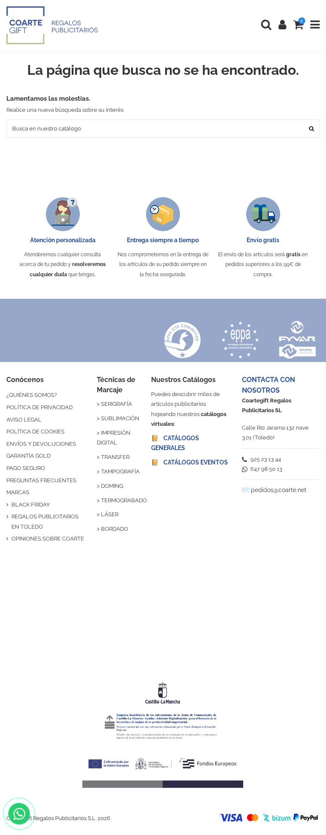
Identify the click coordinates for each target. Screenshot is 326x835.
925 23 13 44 (265, 459)
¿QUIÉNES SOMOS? (31, 395)
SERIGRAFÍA (116, 404)
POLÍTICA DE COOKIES (35, 431)
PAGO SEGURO (25, 468)
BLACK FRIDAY (30, 504)
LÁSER (109, 514)
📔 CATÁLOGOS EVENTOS (189, 462)
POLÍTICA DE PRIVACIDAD (39, 407)
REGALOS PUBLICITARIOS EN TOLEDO (45, 521)
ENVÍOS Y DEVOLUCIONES (41, 444)
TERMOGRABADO (124, 500)
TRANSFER (115, 457)
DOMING (112, 486)
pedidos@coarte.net (278, 490)
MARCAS (17, 492)
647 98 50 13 (265, 469)
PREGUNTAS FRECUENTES (41, 480)
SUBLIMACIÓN (120, 418)
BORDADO (114, 529)
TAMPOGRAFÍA (120, 471)
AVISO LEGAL (24, 419)
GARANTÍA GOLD (28, 456)
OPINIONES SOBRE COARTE (47, 538)
